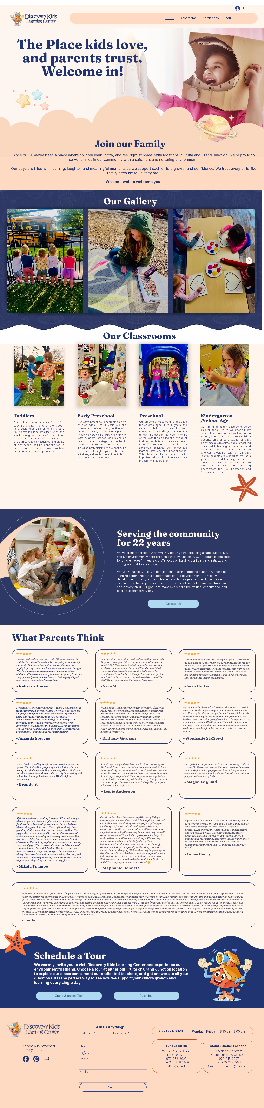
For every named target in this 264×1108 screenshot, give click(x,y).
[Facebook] (26, 1059)
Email (83, 1059)
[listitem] (128, 261)
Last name (121, 1033)
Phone (83, 1046)
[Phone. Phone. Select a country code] (86, 1053)
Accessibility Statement (38, 1046)
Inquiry (83, 1071)
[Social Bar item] (36, 1059)
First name (87, 1033)
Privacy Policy (32, 1050)
